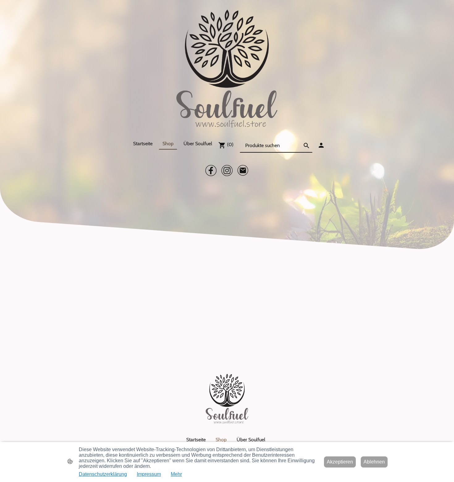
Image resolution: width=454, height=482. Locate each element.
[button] (306, 145)
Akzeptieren (340, 461)
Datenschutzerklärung (103, 474)
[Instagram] (227, 170)
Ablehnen (374, 461)
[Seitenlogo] (226, 69)
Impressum (149, 474)
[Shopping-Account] (321, 145)
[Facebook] (210, 170)
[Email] (243, 170)
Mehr (176, 474)
